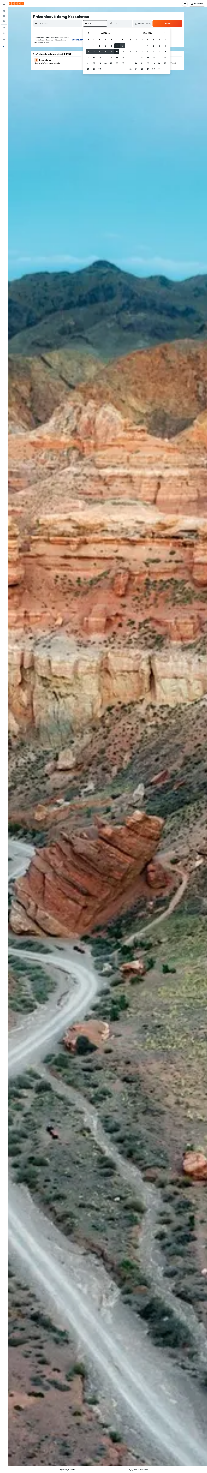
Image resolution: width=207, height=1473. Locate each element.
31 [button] (159, 69)
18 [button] (111, 57)
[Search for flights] (4, 11)
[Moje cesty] (4, 39)
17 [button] (105, 57)
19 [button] (117, 57)
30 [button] (99, 69)
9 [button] (99, 51)
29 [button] (94, 69)
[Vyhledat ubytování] (4, 16)
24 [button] (105, 63)
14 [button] (88, 57)
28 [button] (88, 69)
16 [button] (100, 57)
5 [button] (117, 46)
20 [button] (122, 57)
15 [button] (94, 57)
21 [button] (88, 63)
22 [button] (94, 63)
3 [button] (105, 46)
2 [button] (99, 46)
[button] (4, 3)
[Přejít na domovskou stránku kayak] (16, 3)
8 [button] (94, 51)
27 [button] (123, 63)
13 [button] (123, 51)
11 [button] (111, 51)
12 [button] (117, 51)
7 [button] (88, 51)
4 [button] (111, 46)
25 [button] (111, 63)
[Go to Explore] (4, 28)
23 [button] (100, 63)
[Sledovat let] (4, 33)
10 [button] (105, 51)
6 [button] (122, 46)
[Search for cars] (4, 21)
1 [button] (147, 46)
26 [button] (117, 63)
